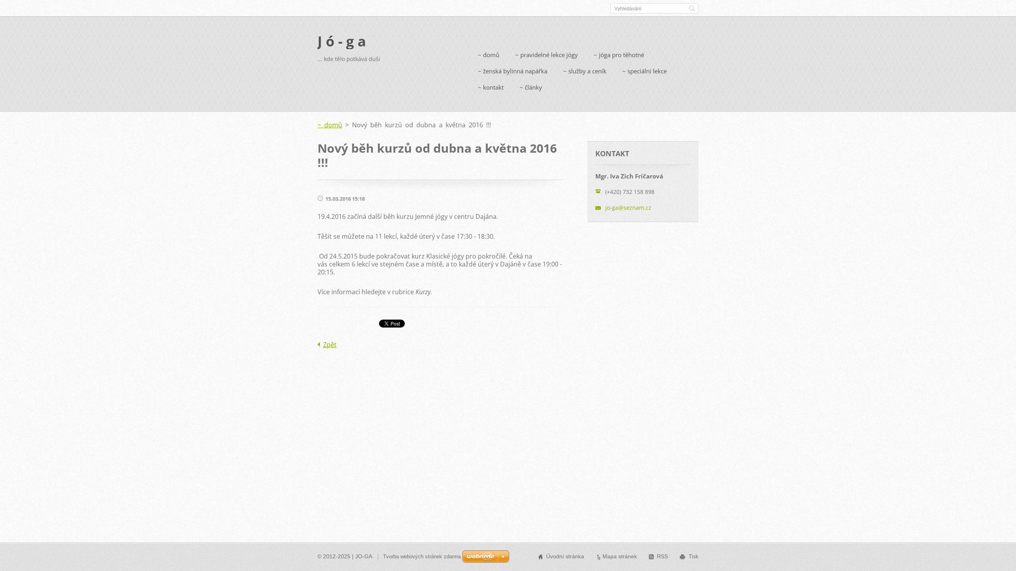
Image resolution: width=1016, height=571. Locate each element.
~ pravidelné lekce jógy (546, 55)
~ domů (488, 55)
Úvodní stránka (565, 556)
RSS (662, 556)
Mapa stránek (619, 556)
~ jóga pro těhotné (619, 55)
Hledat (691, 8)
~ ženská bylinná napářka (512, 71)
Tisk (693, 556)
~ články (531, 87)
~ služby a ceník (584, 71)
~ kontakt (491, 87)
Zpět (330, 344)
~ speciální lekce (644, 71)
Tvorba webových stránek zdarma (422, 557)
